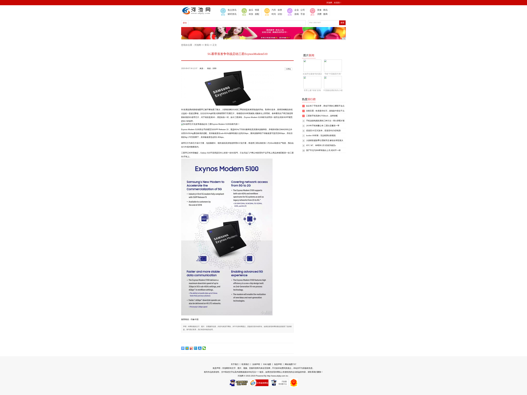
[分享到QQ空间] (187, 348)
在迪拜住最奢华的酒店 (312, 74)
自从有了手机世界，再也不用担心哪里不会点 (325, 106)
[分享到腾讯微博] (195, 348)
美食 (319, 10)
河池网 (197, 45)
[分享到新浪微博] (191, 348)
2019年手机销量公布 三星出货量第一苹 (322, 126)
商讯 (325, 10)
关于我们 (235, 364)
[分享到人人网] (200, 348)
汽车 (274, 10)
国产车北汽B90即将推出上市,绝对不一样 (323, 150)
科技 (251, 14)
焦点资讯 (232, 10)
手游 (302, 14)
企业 (296, 10)
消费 (319, 14)
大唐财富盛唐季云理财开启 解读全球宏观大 (324, 140)
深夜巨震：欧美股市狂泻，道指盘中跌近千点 (325, 111)
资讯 (206, 45)
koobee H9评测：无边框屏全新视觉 (321, 136)
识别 (280, 14)
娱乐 (251, 10)
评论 (288, 69)
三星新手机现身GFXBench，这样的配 (322, 116)
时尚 (274, 14)
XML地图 (267, 364)
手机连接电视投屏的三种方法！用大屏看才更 (325, 121)
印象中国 (194, 319)
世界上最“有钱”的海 (312, 90)
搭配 (257, 14)
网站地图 (288, 364)
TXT (294, 364)
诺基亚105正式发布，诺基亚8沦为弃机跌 (323, 131)
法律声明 (256, 364)
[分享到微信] (204, 348)
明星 (257, 10)
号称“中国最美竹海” (332, 74)
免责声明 (278, 364)
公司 (302, 10)
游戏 (296, 14)
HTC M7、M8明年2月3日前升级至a (321, 145)
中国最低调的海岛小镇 (333, 90)
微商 (325, 14)
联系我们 (245, 364)
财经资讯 (232, 14)
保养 (280, 10)
